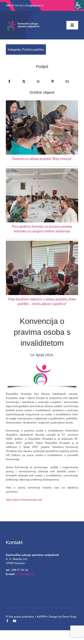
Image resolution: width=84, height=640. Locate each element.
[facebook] (7, 620)
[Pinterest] (52, 81)
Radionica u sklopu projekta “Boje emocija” (42, 158)
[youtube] (14, 620)
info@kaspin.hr (34, 5)
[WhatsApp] (38, 81)
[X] (23, 81)
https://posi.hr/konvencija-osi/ (24, 499)
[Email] (67, 81)
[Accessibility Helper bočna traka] (79, 4)
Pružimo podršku (33, 49)
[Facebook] (9, 81)
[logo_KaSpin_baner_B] (23, 22)
